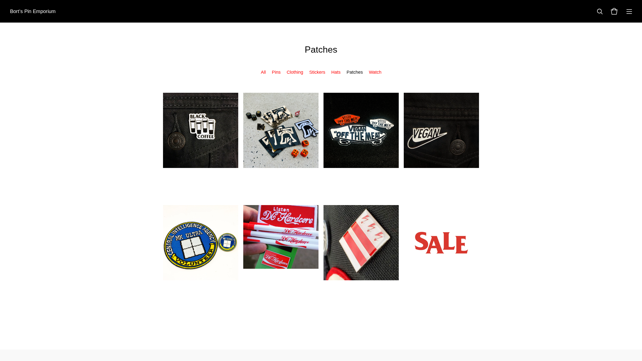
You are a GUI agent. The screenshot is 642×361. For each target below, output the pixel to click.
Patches (355, 72)
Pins (276, 72)
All (263, 72)
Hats (336, 72)
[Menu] (629, 11)
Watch (375, 72)
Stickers (317, 72)
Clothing (295, 72)
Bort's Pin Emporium (33, 11)
